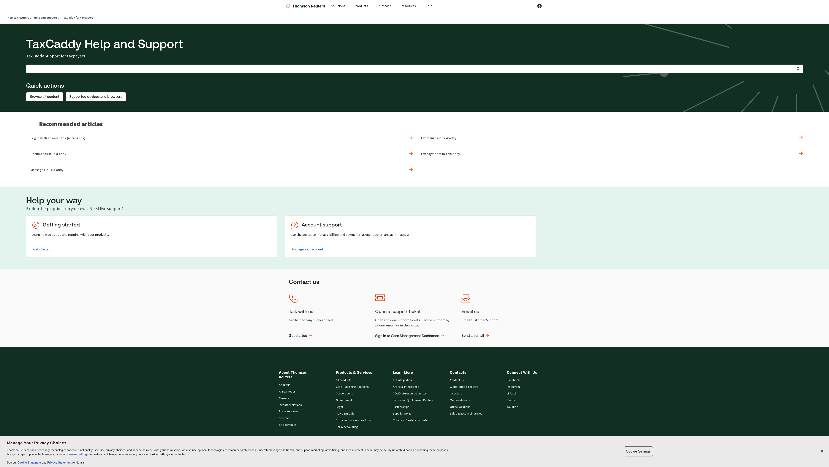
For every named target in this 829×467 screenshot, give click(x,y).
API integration (402, 380)
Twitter (512, 400)
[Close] (822, 451)
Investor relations (290, 405)
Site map (284, 418)
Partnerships (401, 407)
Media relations (460, 400)
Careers (284, 398)
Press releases (289, 411)
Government (344, 400)
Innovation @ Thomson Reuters (413, 400)
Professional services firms (354, 420)
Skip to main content (19, 3)
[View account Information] (539, 6)
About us (284, 385)
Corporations (344, 394)
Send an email (473, 336)
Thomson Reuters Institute (410, 420)
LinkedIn (512, 394)
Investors (456, 394)
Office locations (460, 407)
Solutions (338, 6)
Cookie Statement (29, 462)
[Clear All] (790, 69)
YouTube (512, 407)
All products (343, 380)
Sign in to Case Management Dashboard (407, 336)
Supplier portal (402, 414)
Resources (408, 6)
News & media (345, 414)
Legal (339, 407)
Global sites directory (464, 387)
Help (428, 6)
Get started (41, 249)
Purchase (384, 6)
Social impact (287, 425)
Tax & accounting (347, 427)
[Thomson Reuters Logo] (306, 6)
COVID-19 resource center (409, 394)
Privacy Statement (59, 462)
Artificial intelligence (406, 387)
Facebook (513, 380)
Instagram (513, 387)
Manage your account (307, 249)
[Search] (798, 69)
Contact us (457, 380)
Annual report (287, 392)
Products (361, 6)
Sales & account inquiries (466, 414)
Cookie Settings (78, 454)
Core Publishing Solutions (352, 387)
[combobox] (414, 69)
